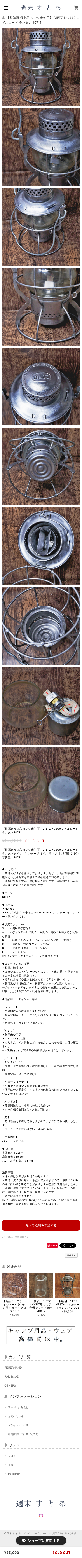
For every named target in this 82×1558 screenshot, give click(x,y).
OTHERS (10, 1385)
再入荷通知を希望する (41, 1225)
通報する (71, 1255)
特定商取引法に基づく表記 (23, 1434)
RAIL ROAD (11, 1376)
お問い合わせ (15, 1416)
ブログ (12, 1455)
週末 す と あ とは (18, 1407)
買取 (10, 1464)
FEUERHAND (13, 1367)
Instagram (14, 1473)
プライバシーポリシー (20, 1425)
